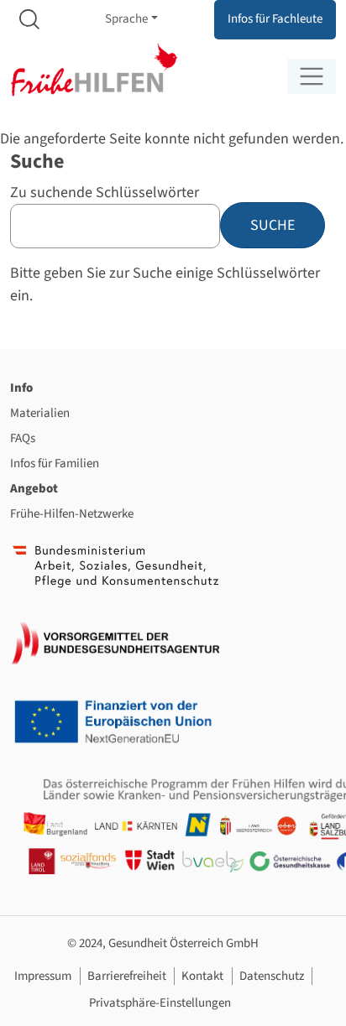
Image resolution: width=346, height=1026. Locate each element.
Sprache (126, 19)
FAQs (22, 438)
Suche (30, 19)
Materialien (40, 413)
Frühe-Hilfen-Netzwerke (72, 514)
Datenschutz (271, 976)
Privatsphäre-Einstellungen (160, 1003)
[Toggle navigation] (311, 76)
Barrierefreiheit (126, 976)
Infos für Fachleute (275, 19)
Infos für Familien (54, 463)
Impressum (42, 976)
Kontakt (202, 976)
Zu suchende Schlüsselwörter (104, 192)
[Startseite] (94, 70)
